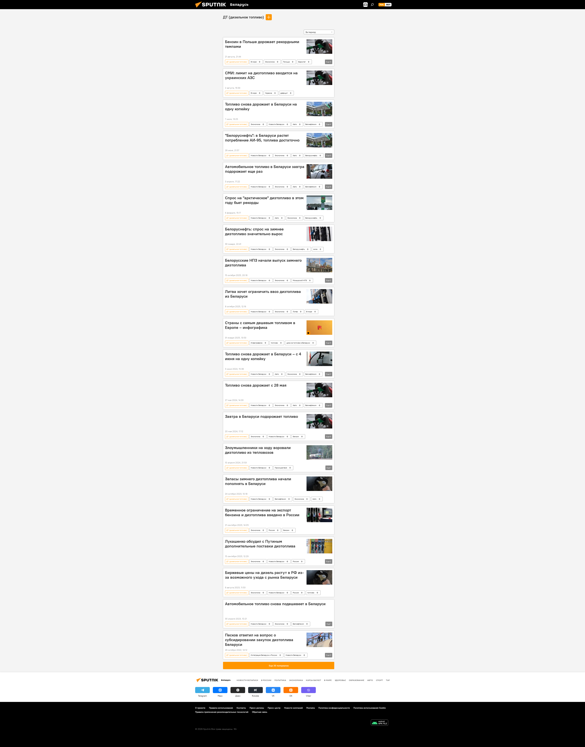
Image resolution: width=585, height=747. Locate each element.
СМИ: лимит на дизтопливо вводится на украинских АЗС (261, 75)
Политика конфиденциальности (334, 707)
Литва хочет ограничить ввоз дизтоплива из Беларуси (263, 294)
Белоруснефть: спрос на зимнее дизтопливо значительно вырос (254, 231)
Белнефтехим (310, 124)
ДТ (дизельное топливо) (243, 17)
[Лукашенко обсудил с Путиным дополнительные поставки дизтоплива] (319, 546)
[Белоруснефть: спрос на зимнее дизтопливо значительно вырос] (319, 234)
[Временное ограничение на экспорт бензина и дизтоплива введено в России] (319, 515)
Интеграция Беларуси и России (264, 655)
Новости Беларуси (276, 124)
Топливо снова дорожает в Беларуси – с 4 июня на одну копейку (263, 356)
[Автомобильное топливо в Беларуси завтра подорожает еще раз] (319, 171)
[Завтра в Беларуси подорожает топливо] (319, 421)
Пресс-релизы (257, 707)
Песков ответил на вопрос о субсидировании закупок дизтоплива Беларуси (259, 640)
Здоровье (340, 680)
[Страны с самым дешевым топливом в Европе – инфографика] (319, 327)
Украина (268, 93)
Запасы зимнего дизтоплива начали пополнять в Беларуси (258, 481)
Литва (295, 311)
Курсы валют (313, 680)
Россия (272, 530)
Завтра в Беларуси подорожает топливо (261, 416)
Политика (280, 680)
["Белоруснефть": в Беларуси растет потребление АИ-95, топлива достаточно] (319, 140)
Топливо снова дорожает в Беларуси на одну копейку (261, 106)
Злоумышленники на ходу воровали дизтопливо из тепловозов (258, 450)
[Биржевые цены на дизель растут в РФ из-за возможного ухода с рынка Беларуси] (319, 577)
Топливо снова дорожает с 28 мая (255, 385)
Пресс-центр (274, 707)
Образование (356, 680)
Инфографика (256, 343)
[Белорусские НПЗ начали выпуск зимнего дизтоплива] (319, 265)
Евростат (302, 62)
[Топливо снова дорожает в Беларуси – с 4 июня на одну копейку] (319, 359)
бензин (296, 436)
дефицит (284, 93)
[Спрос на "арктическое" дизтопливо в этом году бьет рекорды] (319, 202)
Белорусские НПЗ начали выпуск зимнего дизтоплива (263, 262)
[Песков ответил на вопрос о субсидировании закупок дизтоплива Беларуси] (319, 640)
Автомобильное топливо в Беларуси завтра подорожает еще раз (264, 169)
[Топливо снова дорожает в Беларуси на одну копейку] (319, 109)
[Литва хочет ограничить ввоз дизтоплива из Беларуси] (319, 296)
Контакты (241, 707)
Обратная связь (259, 712)
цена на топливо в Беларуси (298, 343)
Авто (295, 124)
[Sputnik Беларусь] (211, 8)
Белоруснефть (311, 155)
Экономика (270, 62)
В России (266, 680)
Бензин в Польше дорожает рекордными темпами (262, 44)
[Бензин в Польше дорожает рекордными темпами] (319, 46)
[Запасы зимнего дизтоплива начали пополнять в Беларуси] (319, 483)
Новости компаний (293, 707)
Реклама (310, 707)
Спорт (379, 680)
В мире (254, 62)
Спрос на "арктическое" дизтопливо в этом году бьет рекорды (264, 200)
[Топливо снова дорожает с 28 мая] (319, 390)
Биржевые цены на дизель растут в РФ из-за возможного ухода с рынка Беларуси (264, 575)
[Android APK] (379, 723)
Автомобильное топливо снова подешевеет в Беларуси (275, 603)
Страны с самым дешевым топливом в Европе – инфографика (260, 325)
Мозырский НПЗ (300, 280)
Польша (286, 62)
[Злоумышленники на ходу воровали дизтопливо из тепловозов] (319, 452)
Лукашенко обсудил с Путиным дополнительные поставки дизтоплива (260, 544)
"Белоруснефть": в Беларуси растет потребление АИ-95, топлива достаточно (262, 138)
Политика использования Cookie (369, 707)
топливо (274, 343)
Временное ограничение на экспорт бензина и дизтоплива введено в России (262, 512)
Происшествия (281, 468)
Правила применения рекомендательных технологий (221, 712)
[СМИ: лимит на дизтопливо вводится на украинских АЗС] (319, 78)
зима (315, 249)
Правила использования (221, 707)
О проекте (200, 707)
